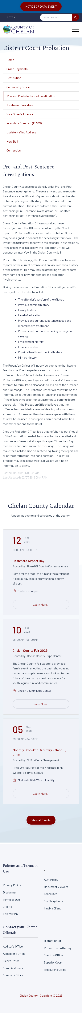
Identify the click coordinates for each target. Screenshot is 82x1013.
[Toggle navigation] (75, 29)
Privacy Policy (12, 885)
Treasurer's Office (55, 969)
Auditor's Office (13, 946)
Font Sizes (50, 894)
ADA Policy (51, 879)
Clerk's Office (11, 961)
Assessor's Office (14, 953)
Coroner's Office (13, 975)
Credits (7, 906)
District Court (52, 941)
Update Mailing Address (21, 132)
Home (10, 59)
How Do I (12, 141)
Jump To (8, 17)
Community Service (18, 87)
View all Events (41, 820)
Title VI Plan (10, 914)
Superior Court (53, 962)
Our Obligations (53, 901)
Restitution (13, 78)
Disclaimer (9, 892)
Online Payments (17, 69)
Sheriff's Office (53, 955)
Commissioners (13, 968)
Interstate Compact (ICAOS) (24, 123)
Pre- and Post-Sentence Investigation (31, 96)
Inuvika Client (52, 908)
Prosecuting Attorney (57, 948)
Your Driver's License (19, 114)
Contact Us (13, 150)
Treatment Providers (19, 105)
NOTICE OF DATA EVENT (41, 6)
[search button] (75, 17)
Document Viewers (56, 887)
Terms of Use (11, 899)
